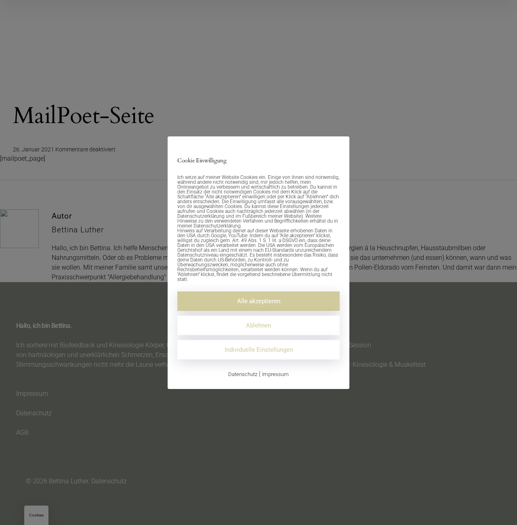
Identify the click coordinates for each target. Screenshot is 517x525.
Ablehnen (258, 325)
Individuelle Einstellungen (259, 349)
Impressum (275, 374)
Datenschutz (242, 374)
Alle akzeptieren (258, 301)
